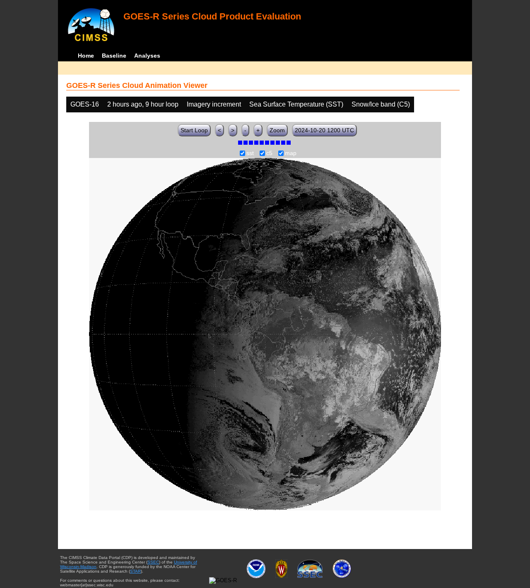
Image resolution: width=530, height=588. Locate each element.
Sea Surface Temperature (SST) (296, 104)
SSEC (153, 562)
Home (86, 55)
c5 (269, 153)
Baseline (114, 55)
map (290, 153)
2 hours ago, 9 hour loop (142, 104)
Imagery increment (214, 104)
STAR (135, 571)
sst (250, 153)
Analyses (147, 55)
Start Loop (194, 130)
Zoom (277, 130)
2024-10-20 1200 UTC (324, 130)
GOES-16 (84, 104)
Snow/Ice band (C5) (381, 104)
